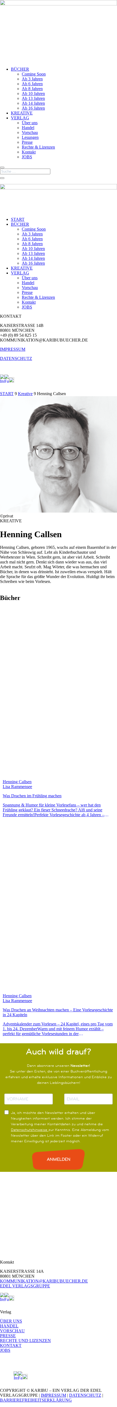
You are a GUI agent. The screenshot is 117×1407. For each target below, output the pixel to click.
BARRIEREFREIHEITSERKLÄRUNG (36, 1400)
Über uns (30, 122)
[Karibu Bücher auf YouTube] (11, 381)
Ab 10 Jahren (33, 93)
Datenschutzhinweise (29, 1129)
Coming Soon (34, 74)
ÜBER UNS (11, 1321)
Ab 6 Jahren (32, 83)
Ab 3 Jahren (32, 79)
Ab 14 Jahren (33, 103)
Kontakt (29, 152)
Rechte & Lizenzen (38, 147)
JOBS (27, 157)
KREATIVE (22, 113)
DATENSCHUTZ (16, 358)
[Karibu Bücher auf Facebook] (6, 381)
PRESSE (8, 1335)
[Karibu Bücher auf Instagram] (2, 381)
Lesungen (30, 137)
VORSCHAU (12, 1331)
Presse (27, 142)
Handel (28, 127)
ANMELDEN (58, 1159)
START (17, 219)
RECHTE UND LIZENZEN (25, 1340)
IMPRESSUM (12, 349)
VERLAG (20, 118)
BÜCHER (20, 69)
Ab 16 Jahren (33, 108)
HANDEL (9, 1326)
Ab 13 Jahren (33, 98)
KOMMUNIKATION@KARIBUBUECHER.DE (44, 1281)
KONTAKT (10, 1345)
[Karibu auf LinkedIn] (16, 381)
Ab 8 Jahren (32, 88)
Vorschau (30, 132)
